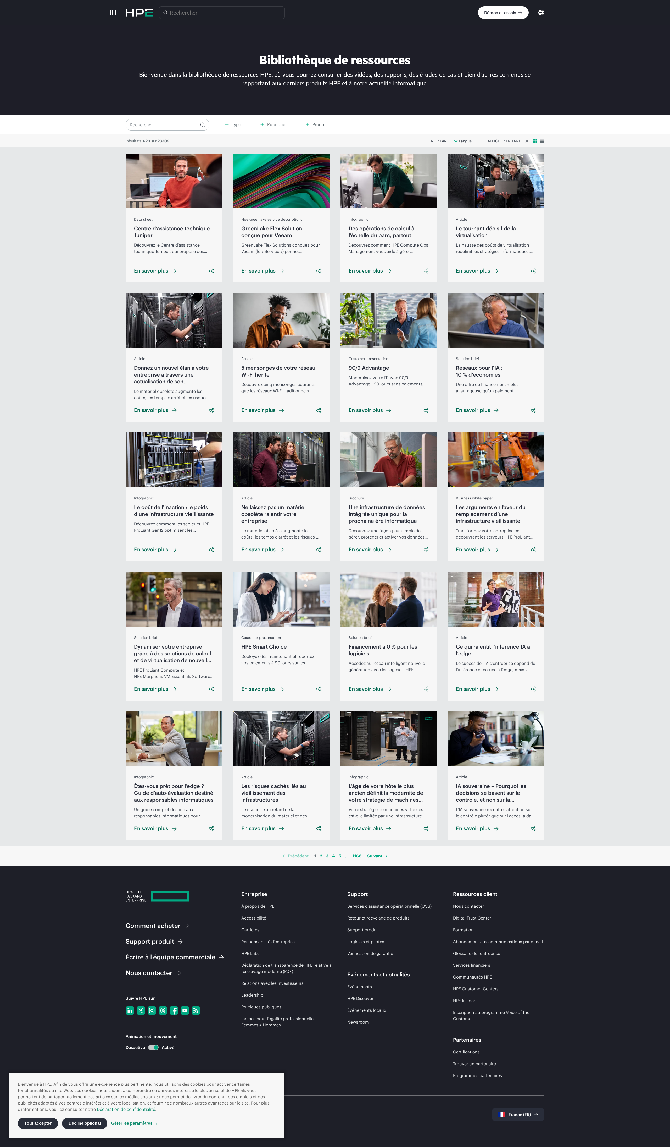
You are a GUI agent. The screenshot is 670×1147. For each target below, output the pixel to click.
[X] (141, 1010)
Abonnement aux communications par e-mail (498, 941)
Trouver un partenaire (474, 1063)
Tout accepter (38, 1123)
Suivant (374, 855)
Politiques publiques (261, 1006)
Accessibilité (253, 918)
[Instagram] (152, 1010)
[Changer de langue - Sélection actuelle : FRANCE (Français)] (541, 12)
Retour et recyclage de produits (378, 918)
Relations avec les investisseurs (272, 983)
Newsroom (358, 1022)
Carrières (250, 929)
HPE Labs (250, 953)
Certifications (466, 1051)
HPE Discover (360, 998)
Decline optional (85, 1123)
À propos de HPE (257, 906)
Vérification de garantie (370, 953)
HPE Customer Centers (476, 988)
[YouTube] (185, 1010)
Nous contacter (468, 906)
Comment (153, 925)
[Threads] (163, 1010)
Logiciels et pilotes (365, 941)
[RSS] (196, 1010)
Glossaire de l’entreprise (476, 953)
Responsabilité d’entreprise (268, 941)
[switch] (150, 1047)
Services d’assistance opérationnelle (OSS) (389, 906)
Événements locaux (366, 1010)
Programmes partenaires (477, 1075)
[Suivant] (386, 855)
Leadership (252, 995)
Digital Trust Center (472, 918)
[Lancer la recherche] (202, 125)
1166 (357, 855)
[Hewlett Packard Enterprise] (139, 13)
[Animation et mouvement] (153, 1047)
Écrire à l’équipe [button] (170, 957)
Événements (359, 986)
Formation (463, 929)
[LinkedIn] (130, 1010)
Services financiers (471, 965)
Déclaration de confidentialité (126, 1109)
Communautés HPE (472, 977)
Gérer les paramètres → (134, 1123)
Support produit (363, 929)
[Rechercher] (165, 12)
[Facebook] (174, 1010)
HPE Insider (464, 1000)
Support (150, 941)
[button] (113, 12)
